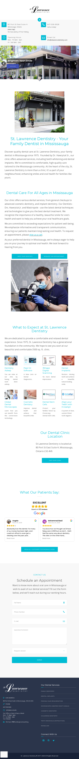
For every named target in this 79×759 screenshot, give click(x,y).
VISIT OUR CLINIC (55, 460)
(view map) (11, 29)
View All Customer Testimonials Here (39, 549)
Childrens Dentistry (49, 716)
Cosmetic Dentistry (49, 711)
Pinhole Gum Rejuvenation (52, 701)
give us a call (35, 234)
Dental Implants (47, 696)
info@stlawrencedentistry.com (57, 40)
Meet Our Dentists (25, 256)
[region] (39, 63)
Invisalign (45, 726)
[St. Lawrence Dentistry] (39, 9)
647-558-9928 (53, 24)
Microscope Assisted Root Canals (55, 706)
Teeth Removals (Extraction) (53, 721)
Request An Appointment (54, 256)
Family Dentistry (47, 691)
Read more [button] (11, 538)
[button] (4, 63)
